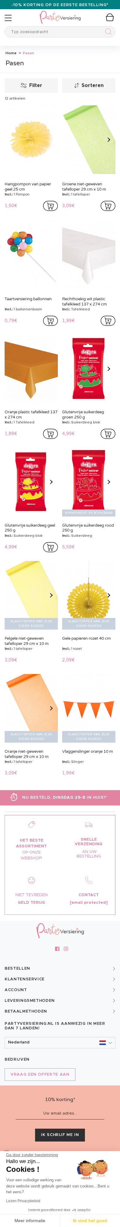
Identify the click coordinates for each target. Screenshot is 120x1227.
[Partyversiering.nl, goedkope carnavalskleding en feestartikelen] (60, 13)
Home (11, 53)
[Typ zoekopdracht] (107, 32)
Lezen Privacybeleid (23, 1201)
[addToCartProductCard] (50, 206)
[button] (60, 1042)
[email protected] (89, 903)
